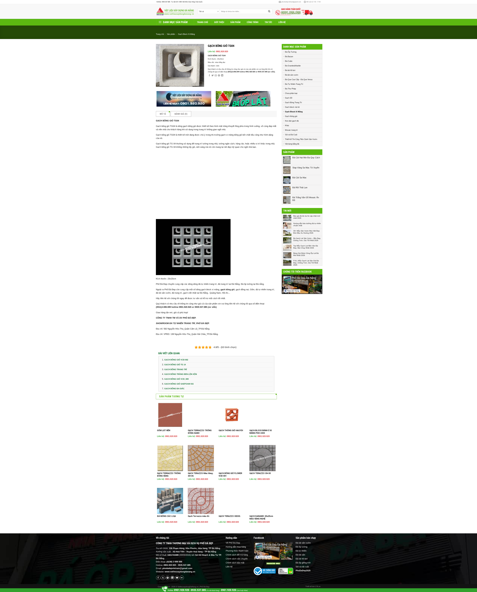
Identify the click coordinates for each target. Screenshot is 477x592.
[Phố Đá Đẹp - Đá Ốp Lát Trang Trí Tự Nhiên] (175, 11)
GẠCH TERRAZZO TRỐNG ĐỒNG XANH (200, 431)
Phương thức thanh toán (237, 551)
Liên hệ (282, 22)
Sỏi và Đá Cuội (291, 135)
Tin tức (268, 22)
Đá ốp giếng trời (303, 563)
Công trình (252, 22)
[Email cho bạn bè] (216, 75)
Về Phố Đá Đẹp (233, 543)
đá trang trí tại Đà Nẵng (229, 284)
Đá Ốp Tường (290, 52)
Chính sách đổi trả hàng (237, 555)
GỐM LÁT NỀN (163, 430)
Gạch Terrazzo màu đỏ (198, 516)
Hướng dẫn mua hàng (236, 547)
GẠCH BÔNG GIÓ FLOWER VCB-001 (230, 474)
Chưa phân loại (291, 93)
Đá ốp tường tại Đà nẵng (252, 284)
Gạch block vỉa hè (292, 107)
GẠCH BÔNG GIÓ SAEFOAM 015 (179, 384)
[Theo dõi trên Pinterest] (167, 578)
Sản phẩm (235, 22)
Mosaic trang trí (291, 130)
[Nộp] (269, 11)
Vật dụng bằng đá (292, 144)
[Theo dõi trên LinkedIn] (172, 578)
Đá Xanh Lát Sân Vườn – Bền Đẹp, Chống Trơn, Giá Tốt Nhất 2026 (307, 239)
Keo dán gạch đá (292, 121)
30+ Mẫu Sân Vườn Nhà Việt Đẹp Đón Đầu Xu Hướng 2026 (306, 232)
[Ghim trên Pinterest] (219, 75)
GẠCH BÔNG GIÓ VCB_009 (176, 379)
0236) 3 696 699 (174, 562)
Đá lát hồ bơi (290, 70)
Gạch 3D (288, 98)
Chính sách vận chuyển (237, 559)
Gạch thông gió (291, 116)
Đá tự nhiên (301, 551)
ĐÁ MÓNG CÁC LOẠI (166, 516)
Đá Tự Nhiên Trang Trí (294, 84)
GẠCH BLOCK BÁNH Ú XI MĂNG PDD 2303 (260, 431)
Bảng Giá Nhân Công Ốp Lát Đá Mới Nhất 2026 (306, 254)
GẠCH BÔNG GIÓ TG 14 (175, 365)
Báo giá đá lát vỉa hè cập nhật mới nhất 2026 (306, 217)
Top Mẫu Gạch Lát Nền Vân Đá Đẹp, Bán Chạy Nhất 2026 (305, 247)
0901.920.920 (222, 51)
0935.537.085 (184, 565)
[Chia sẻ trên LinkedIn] (222, 75)
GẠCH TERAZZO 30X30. (229, 516)
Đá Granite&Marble (293, 66)
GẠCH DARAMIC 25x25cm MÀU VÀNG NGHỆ (261, 517)
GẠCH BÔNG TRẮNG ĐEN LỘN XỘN (180, 374)
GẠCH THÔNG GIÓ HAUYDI (231, 430)
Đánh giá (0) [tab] (181, 114)
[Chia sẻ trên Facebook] (209, 75)
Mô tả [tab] (163, 114)
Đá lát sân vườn (291, 75)
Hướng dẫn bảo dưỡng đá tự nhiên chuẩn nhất (307, 224)
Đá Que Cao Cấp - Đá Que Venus (299, 79)
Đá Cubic (289, 61)
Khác (287, 125)
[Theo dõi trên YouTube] (177, 578)
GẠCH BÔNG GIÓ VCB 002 (176, 360)
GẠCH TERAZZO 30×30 (260, 473)
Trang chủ (202, 22)
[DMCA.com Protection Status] (273, 563)
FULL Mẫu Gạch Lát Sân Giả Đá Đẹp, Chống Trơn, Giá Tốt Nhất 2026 (306, 263)
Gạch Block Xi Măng (186, 34)
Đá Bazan (289, 56)
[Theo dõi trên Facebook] (158, 578)
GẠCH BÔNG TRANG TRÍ (175, 369)
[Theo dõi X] (163, 578)
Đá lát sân (300, 555)
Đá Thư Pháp (290, 89)
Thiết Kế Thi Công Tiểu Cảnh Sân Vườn (301, 139)
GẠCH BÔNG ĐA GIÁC (174, 389)
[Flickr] (182, 578)
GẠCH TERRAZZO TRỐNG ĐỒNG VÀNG (169, 474)
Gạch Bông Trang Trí (293, 102)
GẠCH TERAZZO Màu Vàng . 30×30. (201, 474)
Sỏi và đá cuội (302, 567)
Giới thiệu (219, 22)
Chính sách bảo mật (235, 563)
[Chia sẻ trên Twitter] (213, 75)
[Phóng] (159, 83)
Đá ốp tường (301, 547)
